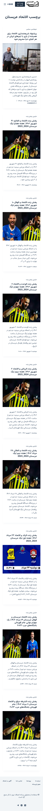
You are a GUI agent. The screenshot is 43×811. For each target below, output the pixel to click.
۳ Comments (32, 103)
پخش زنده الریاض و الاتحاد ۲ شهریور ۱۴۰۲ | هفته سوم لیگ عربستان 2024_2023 (24, 371)
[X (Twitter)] (12, 4)
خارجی (35, 116)
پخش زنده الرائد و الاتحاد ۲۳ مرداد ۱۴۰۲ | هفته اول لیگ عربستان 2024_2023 (21, 538)
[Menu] (5, 4)
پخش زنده (29, 116)
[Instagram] (10, 4)
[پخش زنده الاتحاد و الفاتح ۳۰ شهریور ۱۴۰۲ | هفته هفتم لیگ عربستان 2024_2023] (21, 144)
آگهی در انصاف (7, 781)
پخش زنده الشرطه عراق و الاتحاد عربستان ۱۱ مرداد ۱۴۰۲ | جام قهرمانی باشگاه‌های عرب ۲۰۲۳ (22, 704)
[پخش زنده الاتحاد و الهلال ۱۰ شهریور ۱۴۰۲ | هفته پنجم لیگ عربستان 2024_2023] (21, 226)
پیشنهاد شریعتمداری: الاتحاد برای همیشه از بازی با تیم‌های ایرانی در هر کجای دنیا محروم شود (22, 36)
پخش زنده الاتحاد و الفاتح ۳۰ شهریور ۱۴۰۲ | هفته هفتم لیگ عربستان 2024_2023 (23, 123)
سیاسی (28, 29)
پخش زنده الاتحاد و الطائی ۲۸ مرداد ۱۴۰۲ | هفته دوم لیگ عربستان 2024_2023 (24, 453)
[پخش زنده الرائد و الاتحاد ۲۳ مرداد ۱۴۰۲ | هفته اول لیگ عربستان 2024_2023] (21, 559)
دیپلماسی (34, 29)
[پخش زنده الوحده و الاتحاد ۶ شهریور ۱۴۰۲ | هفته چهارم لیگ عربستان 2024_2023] (21, 308)
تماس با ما (19, 781)
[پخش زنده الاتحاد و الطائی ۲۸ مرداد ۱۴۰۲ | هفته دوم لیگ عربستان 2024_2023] (21, 474)
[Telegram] (8, 4)
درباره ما (37, 781)
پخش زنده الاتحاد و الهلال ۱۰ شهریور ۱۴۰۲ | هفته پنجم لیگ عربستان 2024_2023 (23, 205)
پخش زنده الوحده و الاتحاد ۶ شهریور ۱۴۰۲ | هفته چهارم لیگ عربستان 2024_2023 (23, 286)
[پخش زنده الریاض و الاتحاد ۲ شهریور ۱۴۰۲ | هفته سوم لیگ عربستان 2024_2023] (21, 392)
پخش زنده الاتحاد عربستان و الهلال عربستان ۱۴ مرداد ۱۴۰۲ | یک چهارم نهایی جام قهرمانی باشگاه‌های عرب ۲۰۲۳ (22, 621)
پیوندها (29, 781)
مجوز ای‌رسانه (36, 784)
